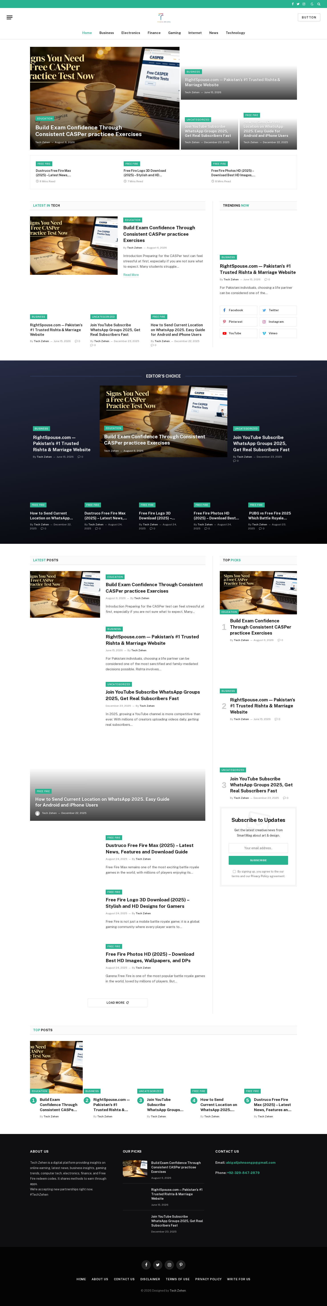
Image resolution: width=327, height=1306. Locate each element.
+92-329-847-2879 (243, 1173)
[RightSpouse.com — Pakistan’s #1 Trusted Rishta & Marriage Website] (239, 73)
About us (100, 1279)
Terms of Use (178, 1279)
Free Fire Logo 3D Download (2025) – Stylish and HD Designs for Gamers (145, 173)
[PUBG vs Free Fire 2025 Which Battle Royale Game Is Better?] (272, 491)
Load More (116, 1002)
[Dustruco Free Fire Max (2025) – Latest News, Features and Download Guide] (99, 172)
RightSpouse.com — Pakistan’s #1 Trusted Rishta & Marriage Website (232, 82)
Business (106, 33)
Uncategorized (198, 119)
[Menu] (9, 17)
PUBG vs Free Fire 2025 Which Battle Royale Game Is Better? (269, 516)
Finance (154, 33)
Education (44, 118)
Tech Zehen (42, 142)
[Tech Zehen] (163, 17)
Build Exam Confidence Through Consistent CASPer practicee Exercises (88, 130)
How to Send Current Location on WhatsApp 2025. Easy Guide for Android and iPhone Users (266, 129)
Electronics (130, 33)
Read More (131, 275)
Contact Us (124, 1279)
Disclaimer (150, 1279)
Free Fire (251, 115)
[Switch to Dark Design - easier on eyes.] (312, 4)
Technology (235, 33)
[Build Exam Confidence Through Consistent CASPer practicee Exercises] (105, 98)
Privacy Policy (260, 876)
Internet (195, 33)
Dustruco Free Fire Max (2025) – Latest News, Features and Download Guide (54, 173)
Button (309, 17)
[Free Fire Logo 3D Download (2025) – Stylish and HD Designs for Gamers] (187, 172)
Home (87, 33)
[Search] (318, 4)
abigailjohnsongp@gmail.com (251, 1162)
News (213, 33)
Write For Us (238, 1279)
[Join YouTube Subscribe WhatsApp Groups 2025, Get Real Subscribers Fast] (117, 304)
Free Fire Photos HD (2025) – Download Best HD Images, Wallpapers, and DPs (232, 173)
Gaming (174, 33)
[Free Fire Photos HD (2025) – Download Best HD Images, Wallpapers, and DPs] (275, 172)
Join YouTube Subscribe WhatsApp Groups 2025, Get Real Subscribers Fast (208, 131)
